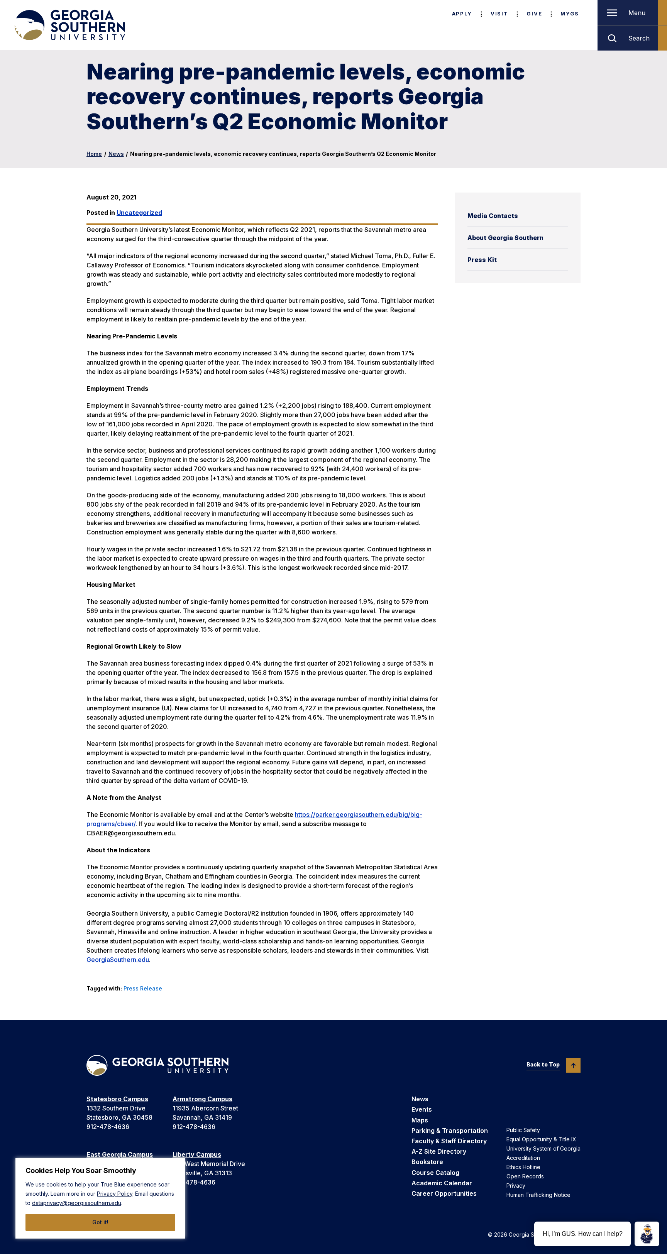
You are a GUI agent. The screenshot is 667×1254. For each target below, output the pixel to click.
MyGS (569, 13)
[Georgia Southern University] (69, 25)
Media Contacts (492, 216)
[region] (100, 1198)
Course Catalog (435, 1172)
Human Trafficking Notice (538, 1194)
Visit (499, 13)
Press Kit (482, 260)
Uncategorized (139, 212)
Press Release (143, 988)
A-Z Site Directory (438, 1151)
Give (534, 13)
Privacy (515, 1185)
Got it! (100, 1222)
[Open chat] (647, 1234)
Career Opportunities (444, 1193)
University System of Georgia (543, 1148)
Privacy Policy (114, 1193)
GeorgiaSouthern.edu (117, 959)
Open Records (525, 1176)
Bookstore (427, 1162)
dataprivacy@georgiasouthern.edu (76, 1203)
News (116, 153)
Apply (462, 13)
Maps (419, 1120)
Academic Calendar (441, 1183)
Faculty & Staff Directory (449, 1141)
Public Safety (523, 1130)
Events (421, 1109)
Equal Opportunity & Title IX (541, 1139)
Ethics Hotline (523, 1167)
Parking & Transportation (449, 1130)
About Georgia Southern (505, 238)
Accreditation (523, 1157)
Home (94, 153)
